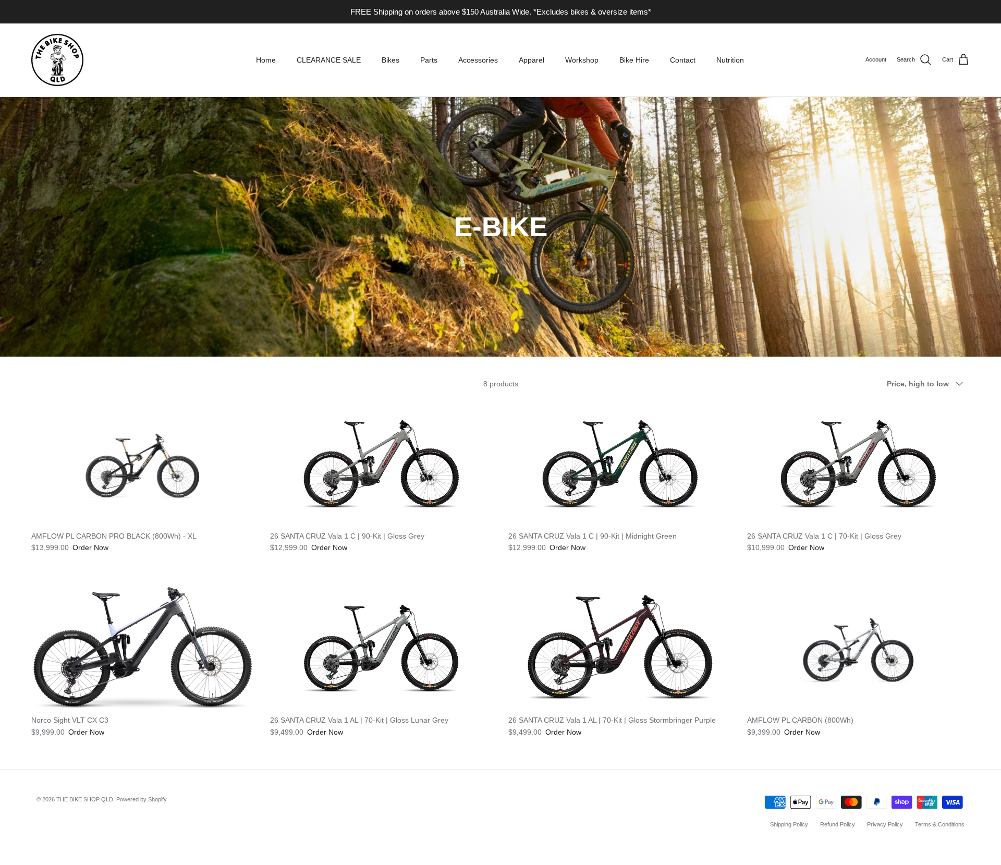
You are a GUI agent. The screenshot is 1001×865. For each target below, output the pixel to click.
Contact (682, 60)
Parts (428, 60)
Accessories (478, 60)
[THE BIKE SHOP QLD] (57, 60)
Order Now (90, 547)
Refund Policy (837, 824)
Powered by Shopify (141, 799)
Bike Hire (634, 60)
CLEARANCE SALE (329, 60)
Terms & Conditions (940, 824)
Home (266, 60)
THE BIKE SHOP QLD (84, 799)
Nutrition (730, 60)
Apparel (531, 60)
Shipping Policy (789, 824)
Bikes (390, 60)
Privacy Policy (885, 824)
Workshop (582, 60)
